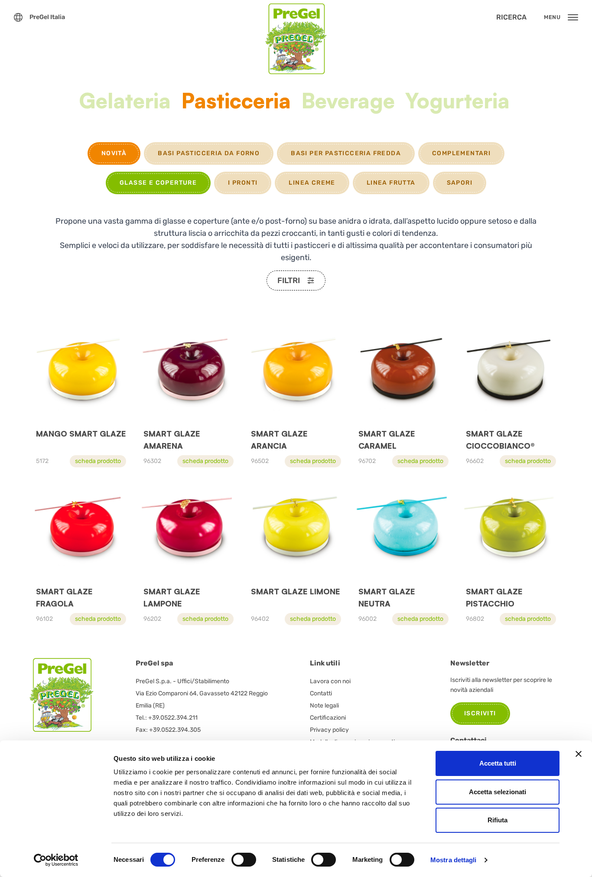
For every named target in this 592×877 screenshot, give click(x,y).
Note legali (324, 705)
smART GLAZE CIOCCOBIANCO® (500, 439)
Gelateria (125, 102)
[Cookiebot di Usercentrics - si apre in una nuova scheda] (56, 860)
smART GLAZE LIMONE (295, 591)
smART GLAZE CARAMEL (386, 439)
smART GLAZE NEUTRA (386, 597)
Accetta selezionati (497, 791)
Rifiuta (497, 820)
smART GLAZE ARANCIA (279, 439)
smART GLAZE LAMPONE (171, 597)
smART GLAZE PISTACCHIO (494, 597)
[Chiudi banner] (579, 754)
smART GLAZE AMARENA (171, 439)
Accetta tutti (497, 763)
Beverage (348, 102)
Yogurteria (457, 102)
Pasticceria (236, 102)
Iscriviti (480, 713)
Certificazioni (328, 717)
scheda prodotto (98, 461)
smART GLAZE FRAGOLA (64, 597)
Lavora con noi (330, 681)
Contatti (321, 693)
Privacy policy (329, 730)
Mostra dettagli (453, 860)
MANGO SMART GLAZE (81, 433)
